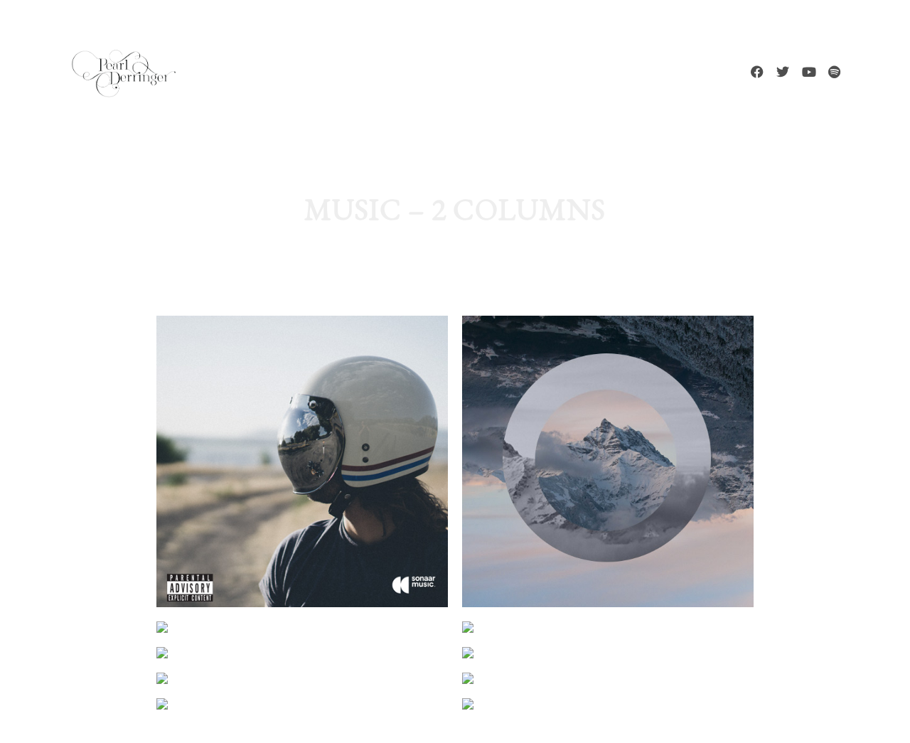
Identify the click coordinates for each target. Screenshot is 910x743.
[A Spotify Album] (608, 704)
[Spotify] (834, 72)
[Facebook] (757, 72)
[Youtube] (808, 72)
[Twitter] (783, 72)
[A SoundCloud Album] (302, 704)
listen (392, 662)
